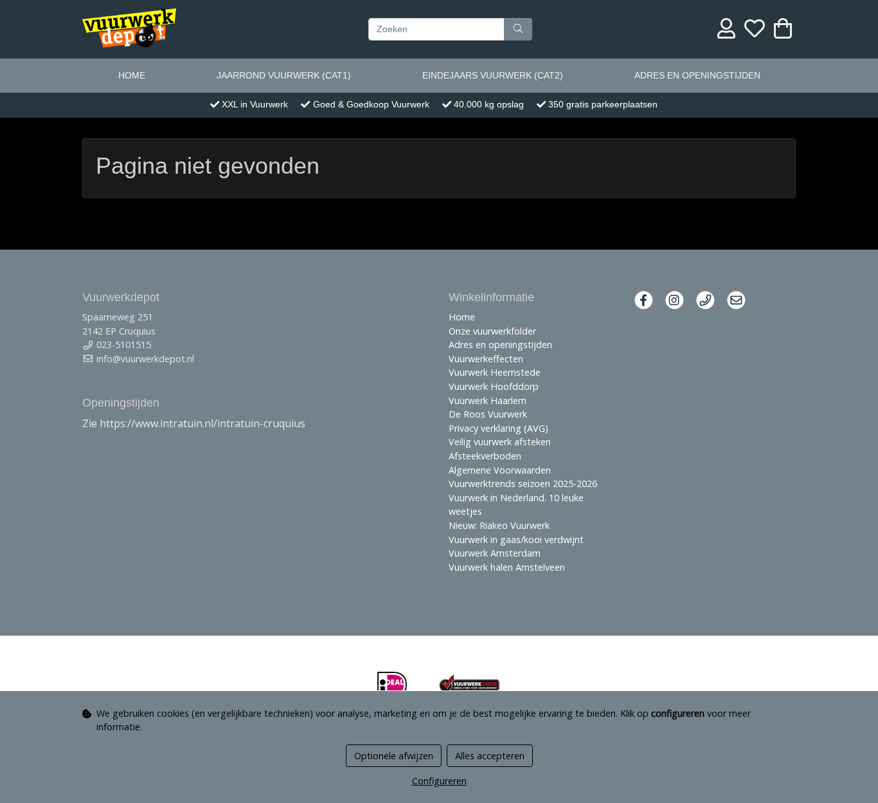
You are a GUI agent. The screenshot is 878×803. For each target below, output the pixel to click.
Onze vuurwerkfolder (492, 331)
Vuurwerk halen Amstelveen (507, 567)
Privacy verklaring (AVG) (498, 428)
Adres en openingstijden (697, 75)
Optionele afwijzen (393, 756)
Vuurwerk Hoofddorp (494, 386)
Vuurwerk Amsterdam (495, 553)
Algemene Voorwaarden (500, 470)
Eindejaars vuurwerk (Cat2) (492, 75)
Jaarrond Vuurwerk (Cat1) (284, 75)
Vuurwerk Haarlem (487, 400)
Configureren (439, 781)
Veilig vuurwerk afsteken (500, 442)
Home (131, 75)
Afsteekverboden (485, 456)
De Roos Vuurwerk (488, 414)
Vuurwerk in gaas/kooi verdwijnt (516, 539)
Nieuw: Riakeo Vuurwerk (499, 525)
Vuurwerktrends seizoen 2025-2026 (523, 483)
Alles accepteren (489, 756)
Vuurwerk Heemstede (495, 372)
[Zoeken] (518, 29)
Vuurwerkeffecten (486, 359)
